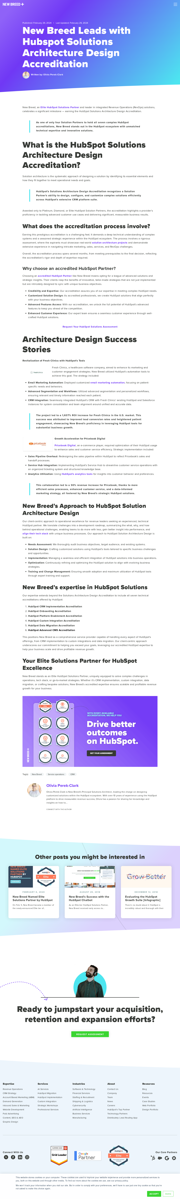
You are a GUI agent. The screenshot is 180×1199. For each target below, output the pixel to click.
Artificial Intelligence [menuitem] (82, 1109)
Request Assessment (90, 1034)
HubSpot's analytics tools (77, 474)
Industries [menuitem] (79, 1084)
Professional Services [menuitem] (48, 1109)
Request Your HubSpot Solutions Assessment (90, 327)
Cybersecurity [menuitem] (79, 1105)
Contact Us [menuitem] (112, 1089)
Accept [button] (154, 1193)
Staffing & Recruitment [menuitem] (83, 1097)
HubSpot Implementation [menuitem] (50, 1097)
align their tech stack (35, 533)
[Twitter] (6, 1157)
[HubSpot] (153, 1157)
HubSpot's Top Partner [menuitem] (118, 1109)
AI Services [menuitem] (43, 1089)
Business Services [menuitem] (81, 1113)
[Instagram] (27, 1157)
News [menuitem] (110, 1101)
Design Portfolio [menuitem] (150, 1109)
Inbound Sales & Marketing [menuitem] (16, 1105)
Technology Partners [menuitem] (117, 1113)
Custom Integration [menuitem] (47, 1101)
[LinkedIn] (20, 1157)
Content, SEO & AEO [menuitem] (13, 1117)
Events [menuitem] (145, 1097)
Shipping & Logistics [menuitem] (83, 1101)
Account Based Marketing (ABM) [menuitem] (18, 1097)
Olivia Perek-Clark (53, 74)
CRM (72, 774)
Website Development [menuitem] (13, 1109)
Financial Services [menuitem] (81, 1093)
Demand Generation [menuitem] (13, 1101)
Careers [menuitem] (111, 1105)
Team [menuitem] (110, 1097)
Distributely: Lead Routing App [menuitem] (122, 1117)
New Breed (37, 774)
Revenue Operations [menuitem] (13, 1089)
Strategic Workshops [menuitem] (48, 1105)
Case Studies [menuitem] (148, 1101)
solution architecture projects (110, 242)
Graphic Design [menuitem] (10, 1121)
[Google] (167, 1157)
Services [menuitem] (43, 1084)
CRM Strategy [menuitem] (9, 1093)
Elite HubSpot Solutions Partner (59, 107)
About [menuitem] (111, 1084)
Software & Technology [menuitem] (84, 1089)
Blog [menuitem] (144, 1089)
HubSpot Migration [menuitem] (47, 1093)
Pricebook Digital (65, 445)
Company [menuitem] (112, 1093)
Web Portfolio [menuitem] (149, 1105)
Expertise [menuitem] (8, 1084)
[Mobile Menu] (175, 3)
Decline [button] (168, 1194)
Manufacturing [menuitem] (79, 1117)
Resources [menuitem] (148, 1084)
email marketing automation (107, 382)
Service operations (56, 774)
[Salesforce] (160, 1157)
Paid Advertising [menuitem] (11, 1113)
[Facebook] (13, 1157)
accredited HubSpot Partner (55, 276)
